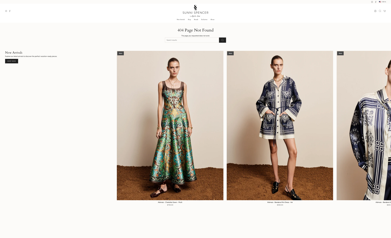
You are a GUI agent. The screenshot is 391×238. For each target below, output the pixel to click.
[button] (189, 19)
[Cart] (384, 11)
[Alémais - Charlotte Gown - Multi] (170, 125)
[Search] (222, 40)
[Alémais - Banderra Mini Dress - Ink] (280, 125)
